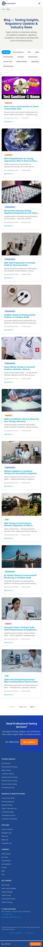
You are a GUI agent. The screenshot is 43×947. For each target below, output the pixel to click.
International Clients (8, 899)
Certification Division (8, 815)
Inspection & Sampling (9, 819)
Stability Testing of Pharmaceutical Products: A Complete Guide (19, 316)
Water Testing (6, 770)
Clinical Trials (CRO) (8, 798)
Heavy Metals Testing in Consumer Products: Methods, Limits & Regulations (19, 369)
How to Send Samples (9, 888)
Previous (12, 707)
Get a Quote (29, 742)
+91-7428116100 (12, 742)
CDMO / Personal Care (9, 808)
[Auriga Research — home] (9, 3)
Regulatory (35, 61)
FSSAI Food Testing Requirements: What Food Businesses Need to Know (20, 680)
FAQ (3, 874)
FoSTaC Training (7, 902)
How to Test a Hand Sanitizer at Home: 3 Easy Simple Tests (21, 107)
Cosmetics (20, 57)
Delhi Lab (5, 836)
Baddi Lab (5, 840)
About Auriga (6, 854)
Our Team (5, 857)
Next (31, 707)
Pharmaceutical (18, 52)
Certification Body (7, 812)
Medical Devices (21, 61)
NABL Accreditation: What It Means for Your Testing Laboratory (21, 420)
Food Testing (6, 763)
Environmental (8, 57)
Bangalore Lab (6, 833)
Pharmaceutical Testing (9, 767)
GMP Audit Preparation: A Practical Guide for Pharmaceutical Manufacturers (19, 265)
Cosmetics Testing (8, 774)
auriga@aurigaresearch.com (11, 917)
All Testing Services (8, 787)
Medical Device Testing (9, 781)
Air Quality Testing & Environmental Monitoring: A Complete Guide (20, 576)
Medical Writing (7, 805)
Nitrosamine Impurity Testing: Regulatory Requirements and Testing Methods (21, 212)
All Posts (6, 52)
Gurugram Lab (6, 843)
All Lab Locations (7, 829)
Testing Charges (7, 892)
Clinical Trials (7, 61)
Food (29, 52)
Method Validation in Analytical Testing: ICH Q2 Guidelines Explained (20, 472)
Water (37, 52)
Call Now (7, 944)
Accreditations (6, 864)
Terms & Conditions (15, 933)
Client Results (6, 861)
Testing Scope (6, 895)
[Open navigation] (39, 3)
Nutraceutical (32, 57)
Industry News (8, 66)
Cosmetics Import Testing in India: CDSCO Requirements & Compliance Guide (20, 629)
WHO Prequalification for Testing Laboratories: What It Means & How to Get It (21, 160)
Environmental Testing (9, 784)
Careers (4, 867)
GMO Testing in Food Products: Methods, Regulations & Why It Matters (18, 525)
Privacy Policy (29, 933)
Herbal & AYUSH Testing (10, 777)
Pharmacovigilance (8, 801)
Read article (8, 121)
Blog (3, 871)
